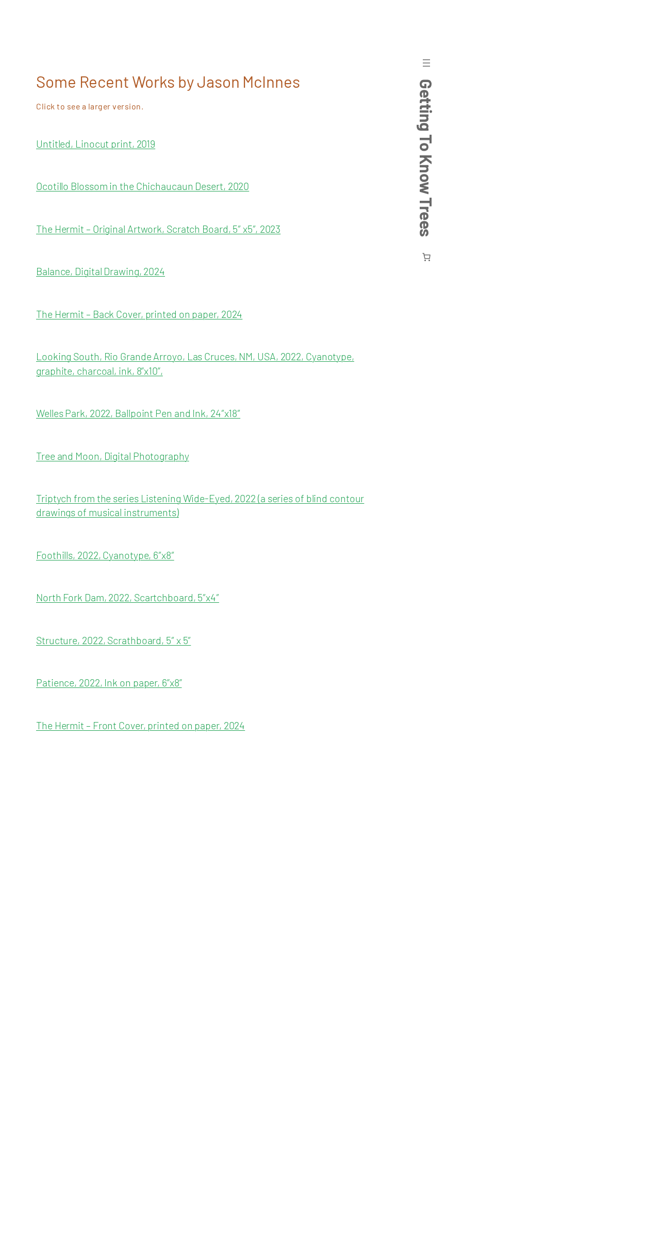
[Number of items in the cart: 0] (426, 257)
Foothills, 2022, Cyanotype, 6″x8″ (105, 555)
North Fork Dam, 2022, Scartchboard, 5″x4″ (127, 597)
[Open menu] (426, 63)
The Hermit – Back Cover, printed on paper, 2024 (139, 314)
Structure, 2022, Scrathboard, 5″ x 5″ (113, 640)
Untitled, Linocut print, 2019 (95, 143)
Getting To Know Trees (426, 158)
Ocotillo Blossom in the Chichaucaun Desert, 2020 (142, 186)
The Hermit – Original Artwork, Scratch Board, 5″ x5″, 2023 (158, 228)
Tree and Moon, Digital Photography (112, 456)
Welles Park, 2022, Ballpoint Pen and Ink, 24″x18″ (138, 413)
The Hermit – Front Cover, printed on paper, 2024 (140, 725)
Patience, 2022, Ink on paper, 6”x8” (109, 682)
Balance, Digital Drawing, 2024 (100, 271)
